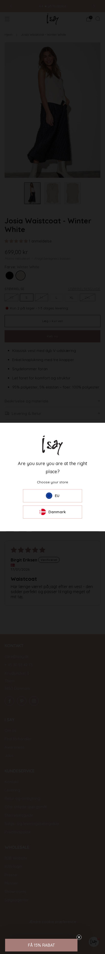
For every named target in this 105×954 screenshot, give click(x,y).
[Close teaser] (79, 937)
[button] (41, 945)
